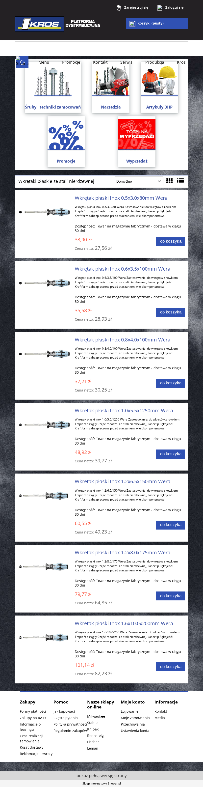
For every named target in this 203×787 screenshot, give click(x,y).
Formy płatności (33, 711)
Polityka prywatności (70, 724)
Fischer (93, 741)
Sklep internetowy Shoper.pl (101, 783)
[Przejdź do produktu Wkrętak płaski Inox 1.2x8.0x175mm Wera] (44, 566)
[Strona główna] (58, 28)
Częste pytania (65, 717)
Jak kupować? (64, 711)
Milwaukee (96, 716)
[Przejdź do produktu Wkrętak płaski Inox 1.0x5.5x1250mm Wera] (44, 424)
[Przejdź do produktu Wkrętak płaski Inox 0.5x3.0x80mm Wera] (44, 212)
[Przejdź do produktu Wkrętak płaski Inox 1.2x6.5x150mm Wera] (44, 495)
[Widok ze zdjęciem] (169, 180)
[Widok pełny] (180, 180)
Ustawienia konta (135, 730)
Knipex (93, 729)
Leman (92, 748)
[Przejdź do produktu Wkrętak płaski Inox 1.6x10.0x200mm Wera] (44, 637)
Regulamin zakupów (70, 730)
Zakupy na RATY (33, 717)
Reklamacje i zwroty (36, 753)
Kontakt (160, 711)
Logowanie (129, 711)
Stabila (93, 722)
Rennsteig (95, 735)
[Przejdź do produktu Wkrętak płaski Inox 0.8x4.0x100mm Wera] (44, 353)
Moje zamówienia (135, 717)
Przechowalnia (133, 724)
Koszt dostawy (31, 747)
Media (159, 717)
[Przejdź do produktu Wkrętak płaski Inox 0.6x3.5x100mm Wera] (44, 283)
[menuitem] (44, 62)
